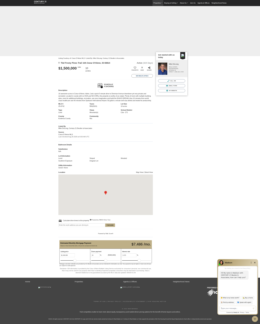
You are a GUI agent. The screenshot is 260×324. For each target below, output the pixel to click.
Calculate (110, 225)
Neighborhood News (219, 3)
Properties (158, 4)
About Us (184, 4)
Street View (149, 172)
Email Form (172, 85)
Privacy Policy (114, 301)
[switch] (135, 69)
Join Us (193, 3)
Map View (139, 172)
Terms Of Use (100, 301)
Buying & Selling (171, 4)
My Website (173, 90)
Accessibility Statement (134, 301)
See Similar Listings (142, 75)
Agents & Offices (204, 3)
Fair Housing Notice (157, 301)
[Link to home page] (41, 3)
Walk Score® (109, 233)
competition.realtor (89, 312)
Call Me (173, 80)
